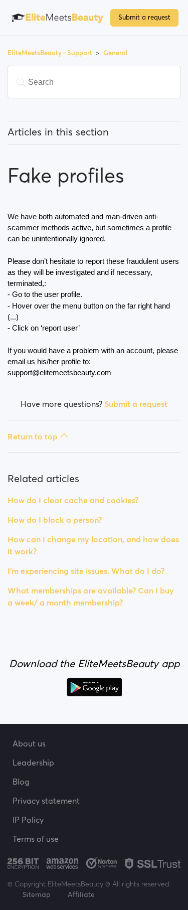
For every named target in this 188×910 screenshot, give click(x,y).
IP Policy (28, 820)
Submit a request (144, 17)
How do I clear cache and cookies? (73, 500)
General (115, 53)
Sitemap (37, 894)
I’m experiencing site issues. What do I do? (86, 571)
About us (29, 743)
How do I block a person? (55, 520)
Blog (21, 782)
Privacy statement (46, 801)
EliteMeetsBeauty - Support (51, 53)
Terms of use (36, 839)
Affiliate (81, 894)
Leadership (33, 762)
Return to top (33, 436)
